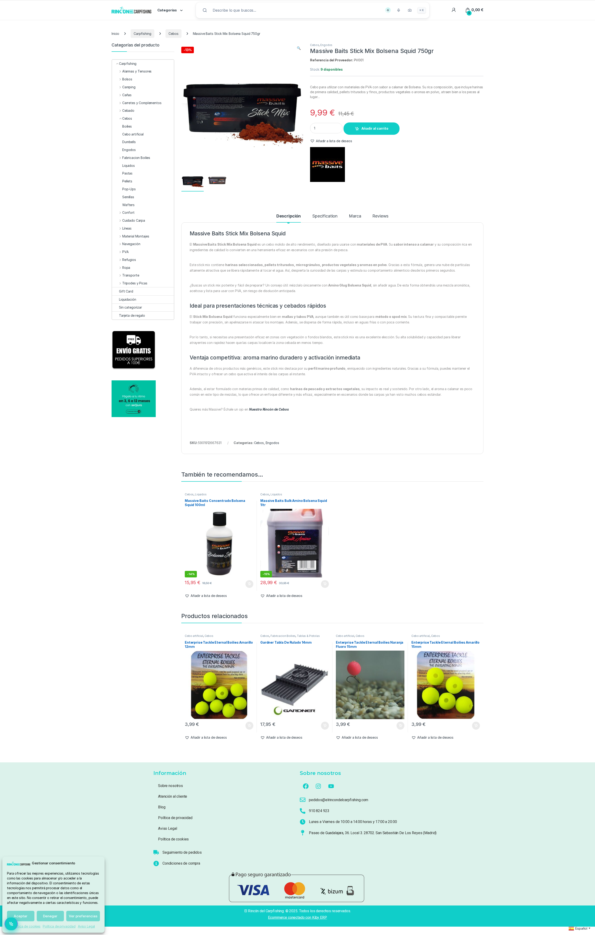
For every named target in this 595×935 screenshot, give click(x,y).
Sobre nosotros (170, 786)
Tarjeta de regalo (132, 315)
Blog (161, 807)
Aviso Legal (86, 926)
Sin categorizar (130, 307)
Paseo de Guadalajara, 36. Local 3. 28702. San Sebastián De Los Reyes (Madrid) (372, 833)
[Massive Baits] (327, 164)
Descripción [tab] (288, 216)
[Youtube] (331, 786)
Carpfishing (142, 34)
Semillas (128, 197)
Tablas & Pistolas (308, 636)
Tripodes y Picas (134, 283)
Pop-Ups (129, 189)
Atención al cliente (172, 796)
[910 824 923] (302, 811)
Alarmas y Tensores (137, 71)
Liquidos (201, 494)
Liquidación (127, 299)
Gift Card (126, 291)
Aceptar (20, 916)
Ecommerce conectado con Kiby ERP (297, 917)
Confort (128, 212)
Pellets (127, 181)
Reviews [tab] (380, 216)
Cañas (127, 95)
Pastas (127, 173)
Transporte (130, 275)
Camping (129, 87)
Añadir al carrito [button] (248, 584)
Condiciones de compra (181, 863)
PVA (125, 252)
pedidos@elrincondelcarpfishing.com (338, 800)
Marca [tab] (355, 216)
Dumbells (129, 142)
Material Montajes (135, 236)
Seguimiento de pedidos (182, 852)
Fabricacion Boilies (283, 636)
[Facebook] (305, 786)
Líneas (127, 228)
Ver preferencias (83, 916)
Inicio (115, 34)
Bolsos (127, 79)
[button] (299, 48)
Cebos (173, 34)
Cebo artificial (194, 636)
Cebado (128, 110)
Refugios (129, 260)
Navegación (131, 244)
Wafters (128, 205)
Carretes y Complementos (142, 103)
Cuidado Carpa (133, 220)
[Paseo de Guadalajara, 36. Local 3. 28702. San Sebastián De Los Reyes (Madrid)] (302, 833)
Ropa (126, 268)
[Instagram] (318, 786)
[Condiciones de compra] (156, 863)
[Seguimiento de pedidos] (156, 852)
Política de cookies (26, 926)
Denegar (50, 916)
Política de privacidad (59, 926)
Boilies (127, 126)
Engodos (326, 45)
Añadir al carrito (374, 128)
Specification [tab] (324, 216)
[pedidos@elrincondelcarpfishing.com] (302, 800)
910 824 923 (319, 811)
